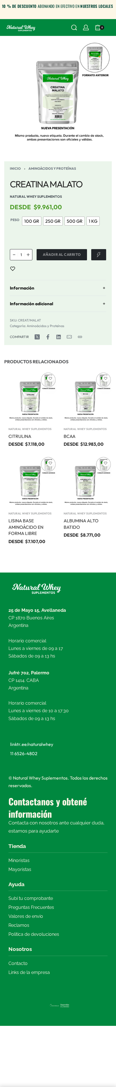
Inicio (15, 168)
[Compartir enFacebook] (47, 336)
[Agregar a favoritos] (12, 269)
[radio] (31, 221)
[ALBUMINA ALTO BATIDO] (85, 482)
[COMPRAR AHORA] (98, 254)
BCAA (69, 436)
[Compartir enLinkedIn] (58, 336)
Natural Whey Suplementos (30, 429)
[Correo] (69, 336)
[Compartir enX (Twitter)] (37, 336)
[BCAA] (85, 397)
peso (14, 220)
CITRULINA (19, 436)
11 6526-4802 (23, 753)
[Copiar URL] (79, 336)
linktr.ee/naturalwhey (31, 744)
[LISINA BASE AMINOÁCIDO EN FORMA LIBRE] (30, 482)
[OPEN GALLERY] (58, 93)
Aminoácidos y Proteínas (52, 168)
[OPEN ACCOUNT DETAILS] (86, 27)
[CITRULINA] (30, 397)
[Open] (110, 27)
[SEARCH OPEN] (74, 27)
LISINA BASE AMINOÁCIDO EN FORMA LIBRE (25, 527)
